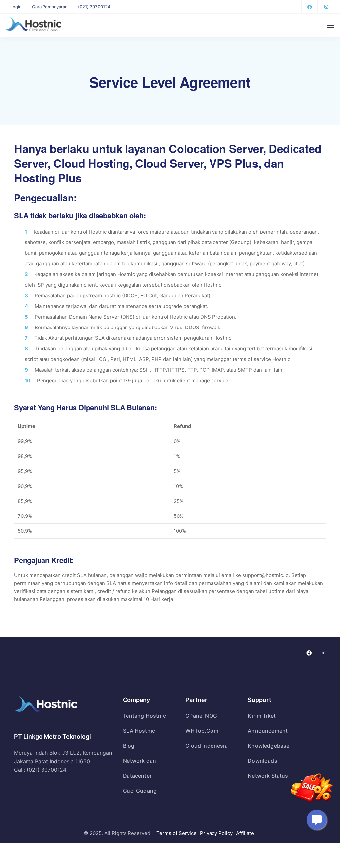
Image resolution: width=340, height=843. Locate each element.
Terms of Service (176, 833)
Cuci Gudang (140, 790)
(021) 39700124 (94, 6)
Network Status (268, 775)
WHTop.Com (201, 730)
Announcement (268, 730)
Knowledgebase (268, 745)
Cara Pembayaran (50, 6)
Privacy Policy (216, 833)
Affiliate (245, 833)
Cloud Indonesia (206, 745)
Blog (128, 745)
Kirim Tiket (262, 715)
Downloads (262, 760)
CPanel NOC (201, 715)
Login (16, 6)
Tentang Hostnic (144, 715)
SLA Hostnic (139, 730)
